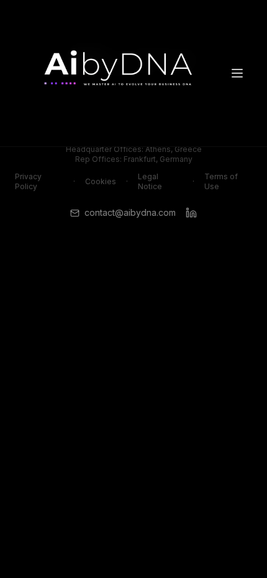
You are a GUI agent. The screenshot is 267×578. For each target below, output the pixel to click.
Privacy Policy (28, 181)
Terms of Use (221, 181)
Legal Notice (150, 181)
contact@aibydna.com (130, 212)
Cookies (100, 181)
